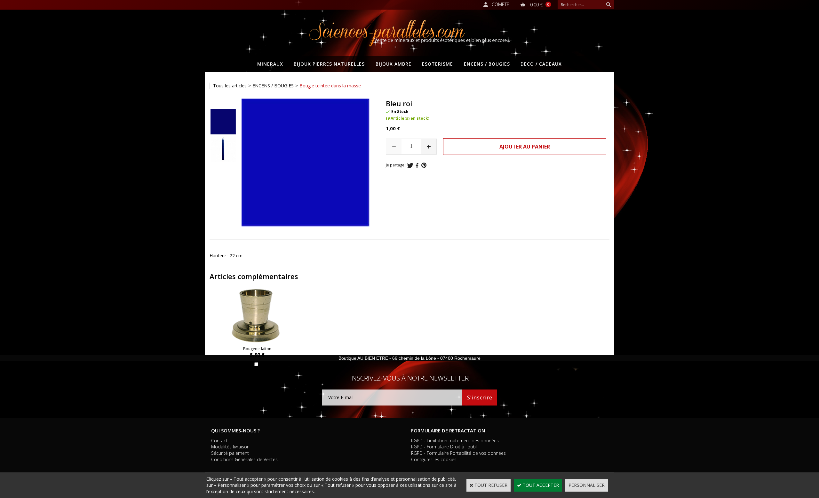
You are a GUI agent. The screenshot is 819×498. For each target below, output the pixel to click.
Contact (219, 441)
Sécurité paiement (230, 453)
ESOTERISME (437, 64)
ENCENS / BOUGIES (487, 64)
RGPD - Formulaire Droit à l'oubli (444, 447)
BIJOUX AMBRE (393, 64)
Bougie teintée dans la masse (330, 86)
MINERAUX (270, 64)
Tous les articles (230, 86)
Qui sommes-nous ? (235, 430)
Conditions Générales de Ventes (244, 459)
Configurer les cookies (434, 459)
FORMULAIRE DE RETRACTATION (448, 430)
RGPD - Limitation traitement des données (455, 441)
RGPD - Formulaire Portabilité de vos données (458, 453)
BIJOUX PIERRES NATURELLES (329, 64)
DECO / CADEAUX (541, 64)
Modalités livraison (230, 447)
